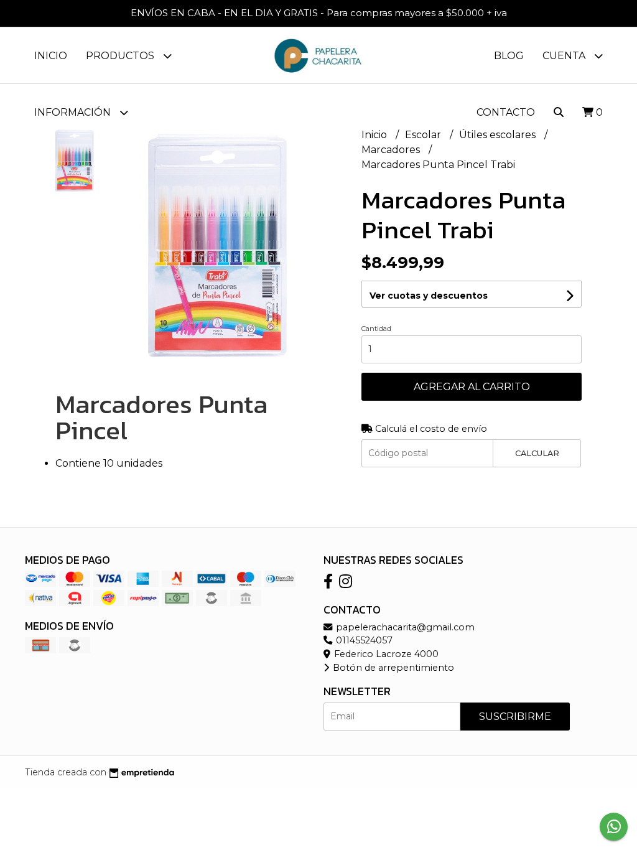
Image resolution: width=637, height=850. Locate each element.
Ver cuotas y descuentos (429, 295)
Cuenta (565, 56)
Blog (509, 56)
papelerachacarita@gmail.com (404, 627)
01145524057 (363, 640)
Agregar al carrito (472, 387)
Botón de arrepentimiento (392, 667)
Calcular (537, 453)
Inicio (50, 56)
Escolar (424, 135)
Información (73, 112)
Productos (121, 56)
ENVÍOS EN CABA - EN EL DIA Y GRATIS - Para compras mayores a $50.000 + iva (319, 13)
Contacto (506, 112)
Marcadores (391, 150)
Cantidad (376, 328)
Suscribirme (515, 716)
